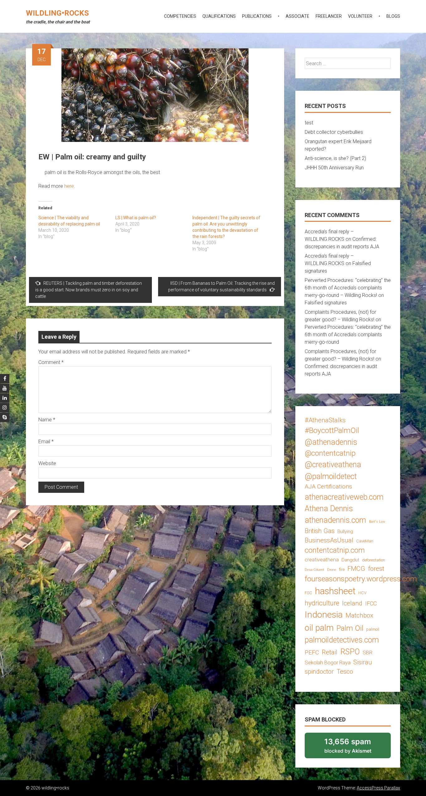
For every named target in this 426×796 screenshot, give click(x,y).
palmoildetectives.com (342, 639)
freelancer (329, 16)
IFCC (371, 603)
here (69, 186)
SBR (367, 652)
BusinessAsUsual (329, 540)
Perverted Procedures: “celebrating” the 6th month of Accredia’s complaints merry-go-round (348, 334)
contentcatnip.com (335, 550)
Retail (329, 652)
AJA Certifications (328, 486)
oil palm (319, 628)
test (309, 123)
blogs (393, 16)
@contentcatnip (330, 453)
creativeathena (322, 559)
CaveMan (364, 541)
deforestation (373, 560)
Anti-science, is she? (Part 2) (335, 158)
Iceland (352, 603)
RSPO (350, 651)
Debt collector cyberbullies (334, 132)
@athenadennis (331, 442)
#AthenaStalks (325, 420)
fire (342, 569)
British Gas (320, 531)
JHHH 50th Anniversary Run (334, 168)
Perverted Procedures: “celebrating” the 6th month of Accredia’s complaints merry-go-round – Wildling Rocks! (348, 287)
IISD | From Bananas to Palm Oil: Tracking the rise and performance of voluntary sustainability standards (221, 286)
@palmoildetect (331, 476)
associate (297, 16)
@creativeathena (333, 464)
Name (46, 420)
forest (376, 568)
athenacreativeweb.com (344, 497)
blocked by (356, 747)
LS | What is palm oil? (135, 217)
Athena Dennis (329, 508)
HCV (362, 592)
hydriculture (322, 603)
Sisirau (362, 662)
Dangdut (350, 560)
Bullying (345, 531)
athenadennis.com (335, 520)
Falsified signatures (326, 303)
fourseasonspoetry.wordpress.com (361, 578)
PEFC (312, 652)
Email (46, 441)
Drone (331, 570)
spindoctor (319, 671)
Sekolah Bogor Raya (328, 662)
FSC (308, 592)
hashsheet (335, 591)
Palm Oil (349, 628)
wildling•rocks (57, 13)
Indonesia (324, 614)
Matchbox (359, 615)
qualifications (219, 16)
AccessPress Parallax (378, 787)
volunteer (360, 16)
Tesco (344, 671)
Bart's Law (377, 522)
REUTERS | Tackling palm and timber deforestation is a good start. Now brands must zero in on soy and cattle (88, 290)
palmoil (372, 629)
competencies (180, 16)
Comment (51, 362)
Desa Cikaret (314, 570)
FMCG (356, 568)
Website (47, 463)
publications (257, 16)
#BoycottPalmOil (332, 430)
